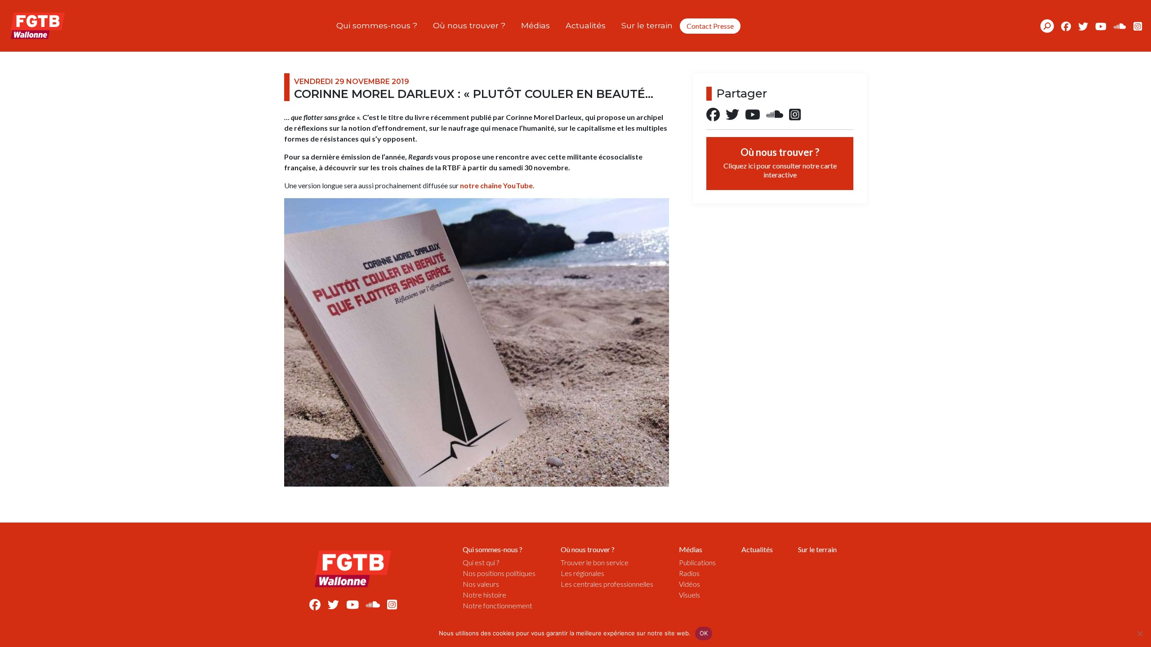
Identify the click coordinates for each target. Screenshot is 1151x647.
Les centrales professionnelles (607, 584)
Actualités (586, 25)
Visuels (689, 594)
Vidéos (689, 584)
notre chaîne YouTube (496, 185)
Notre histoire (484, 594)
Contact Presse (710, 26)
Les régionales (582, 573)
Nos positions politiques (499, 573)
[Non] (1139, 633)
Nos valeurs (481, 584)
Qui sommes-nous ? (376, 25)
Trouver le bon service (595, 562)
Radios (689, 573)
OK (704, 633)
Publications (697, 562)
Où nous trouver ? (469, 25)
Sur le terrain (647, 25)
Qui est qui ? (481, 562)
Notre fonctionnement (497, 605)
